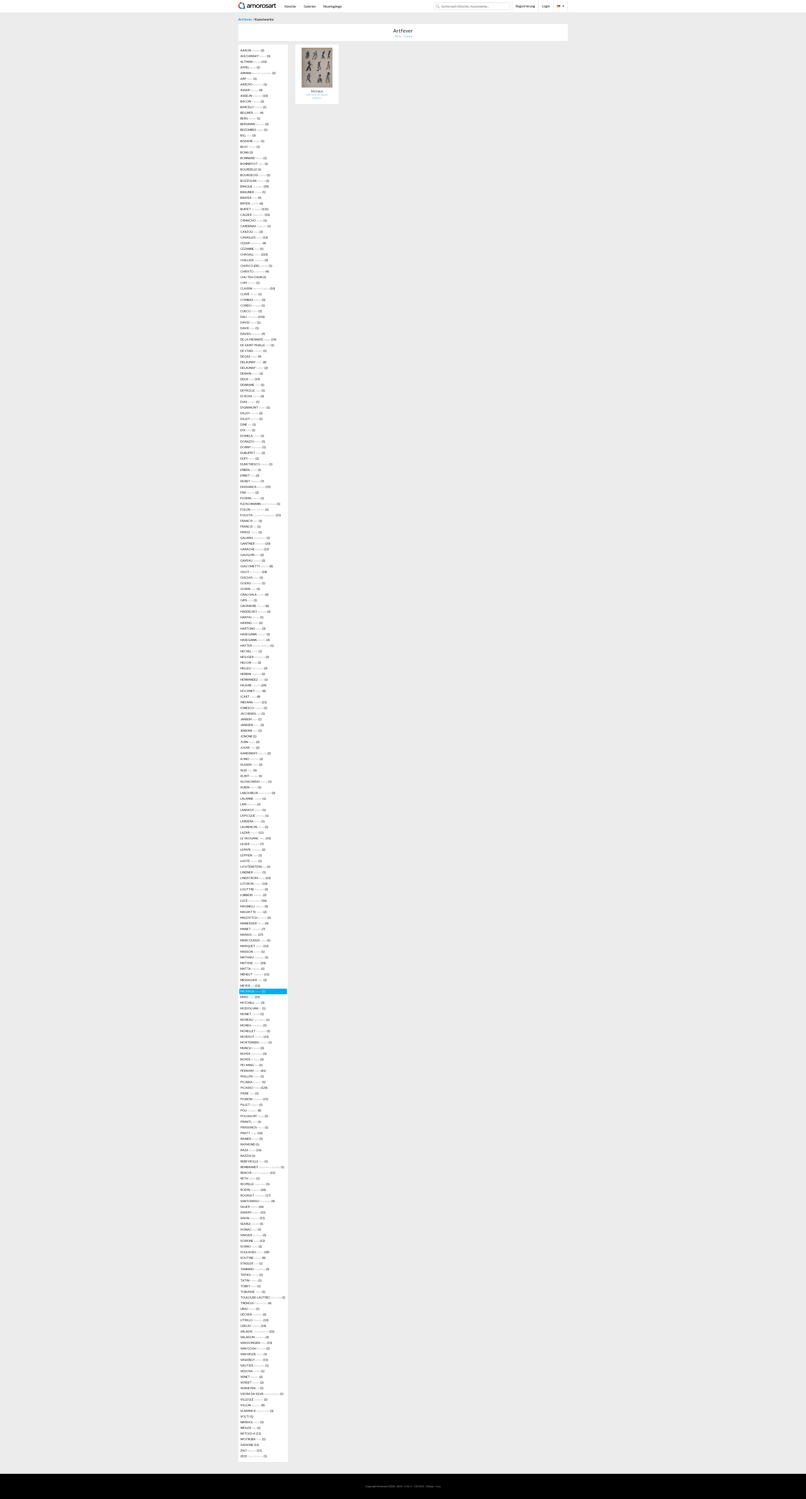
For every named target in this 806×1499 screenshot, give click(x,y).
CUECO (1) (251, 311)
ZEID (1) (253, 1456)
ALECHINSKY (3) (255, 56)
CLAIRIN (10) (257, 288)
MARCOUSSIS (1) (255, 940)
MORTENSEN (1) (256, 1042)
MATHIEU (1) (254, 957)
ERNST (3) (249, 475)
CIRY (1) (250, 282)
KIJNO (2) (251, 759)
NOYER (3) (253, 1053)
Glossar (430, 1486)
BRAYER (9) (250, 197)
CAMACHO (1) (253, 220)
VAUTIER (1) (254, 1365)
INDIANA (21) (253, 702)
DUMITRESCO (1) (256, 464)
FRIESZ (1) (251, 532)
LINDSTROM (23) (255, 878)
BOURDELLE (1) (250, 169)
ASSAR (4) (251, 90)
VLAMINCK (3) (256, 1411)
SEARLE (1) (251, 1223)
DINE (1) (248, 424)
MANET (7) (252, 929)
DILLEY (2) (251, 413)
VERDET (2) (252, 1382)
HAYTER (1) (257, 645)
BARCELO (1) (253, 107)
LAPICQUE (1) (254, 815)
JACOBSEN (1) (252, 713)
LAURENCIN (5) (254, 827)
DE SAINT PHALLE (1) (257, 345)
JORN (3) (249, 742)
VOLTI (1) (246, 1416)
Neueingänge (332, 6)
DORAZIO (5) (252, 441)
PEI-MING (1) (251, 1065)
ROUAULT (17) (255, 1195)
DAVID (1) (250, 322)
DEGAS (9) (250, 356)
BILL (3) (248, 135)
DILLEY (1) (251, 419)
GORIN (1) (250, 589)
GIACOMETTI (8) (256, 566)
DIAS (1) (249, 402)
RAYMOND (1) (249, 1144)
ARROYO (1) (253, 84)
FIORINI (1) (252, 498)
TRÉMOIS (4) (255, 1303)
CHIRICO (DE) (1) (256, 265)
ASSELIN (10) (254, 95)
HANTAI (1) (251, 617)
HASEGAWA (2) (255, 634)
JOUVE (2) (249, 747)
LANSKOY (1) (253, 810)
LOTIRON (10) (253, 883)
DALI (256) (252, 316)
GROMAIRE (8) (254, 606)
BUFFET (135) (254, 209)
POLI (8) (250, 1110)
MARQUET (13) (254, 946)
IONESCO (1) (253, 708)
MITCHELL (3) (252, 1002)
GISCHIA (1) (251, 577)
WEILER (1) (250, 1428)
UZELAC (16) (253, 1325)
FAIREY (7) (252, 481)
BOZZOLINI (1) (254, 180)
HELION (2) (250, 662)
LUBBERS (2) (253, 895)
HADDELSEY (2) (255, 611)
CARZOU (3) (251, 231)
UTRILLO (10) (254, 1320)
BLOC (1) (250, 146)
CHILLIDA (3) (254, 260)
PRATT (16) (251, 1133)
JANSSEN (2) (252, 725)
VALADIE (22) (257, 1331)
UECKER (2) (253, 1314)
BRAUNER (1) (253, 192)
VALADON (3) (254, 1337)
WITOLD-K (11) (250, 1433)
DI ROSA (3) (252, 396)
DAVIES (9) (252, 333)
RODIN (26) (253, 1189)
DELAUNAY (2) (254, 368)
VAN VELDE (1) (253, 1354)
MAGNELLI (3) (254, 906)
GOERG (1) (252, 583)
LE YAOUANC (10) (255, 838)
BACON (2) (252, 101)
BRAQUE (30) (254, 186)
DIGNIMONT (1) (255, 407)
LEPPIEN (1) (251, 855)
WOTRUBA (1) (253, 1439)
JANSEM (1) (251, 719)
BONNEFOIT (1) (254, 163)
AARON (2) (252, 50)
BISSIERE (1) (252, 141)
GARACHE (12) (254, 549)
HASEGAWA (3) (255, 640)
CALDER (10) (255, 214)
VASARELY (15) (254, 1359)
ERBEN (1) (250, 470)
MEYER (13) (250, 985)
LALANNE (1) (253, 798)
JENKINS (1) (251, 730)
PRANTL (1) (250, 1121)
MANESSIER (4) (254, 923)
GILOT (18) (253, 572)
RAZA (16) (250, 1150)
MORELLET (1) (255, 1031)
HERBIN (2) (252, 674)
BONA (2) (246, 152)
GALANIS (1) (255, 538)
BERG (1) (250, 118)
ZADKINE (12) (249, 1445)
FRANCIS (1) (251, 521)
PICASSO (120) (253, 1087)
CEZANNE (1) (251, 248)
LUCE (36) (253, 900)
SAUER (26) (252, 1206)
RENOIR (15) (257, 1172)
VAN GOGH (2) (255, 1348)
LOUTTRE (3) (254, 889)
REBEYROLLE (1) (254, 1161)
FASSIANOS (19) (255, 487)
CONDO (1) (252, 305)
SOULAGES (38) (254, 1252)
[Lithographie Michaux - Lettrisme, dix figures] (317, 68)
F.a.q (438, 1486)
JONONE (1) (248, 736)
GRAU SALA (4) (254, 594)
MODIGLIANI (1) (253, 1008)
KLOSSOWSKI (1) (256, 781)
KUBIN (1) (250, 787)
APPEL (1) (250, 67)
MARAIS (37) (251, 934)
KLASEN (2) (251, 764)
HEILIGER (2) (254, 657)
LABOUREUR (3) (257, 793)
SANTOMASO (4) (257, 1201)
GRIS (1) (248, 600)
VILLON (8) (252, 1405)
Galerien (310, 6)
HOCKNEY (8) (253, 691)
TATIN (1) (251, 1280)
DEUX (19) (250, 379)
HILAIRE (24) (253, 685)
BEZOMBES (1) (253, 129)
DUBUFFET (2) (252, 453)
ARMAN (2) (258, 73)
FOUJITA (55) (260, 515)
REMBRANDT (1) (262, 1167)
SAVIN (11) (252, 1218)
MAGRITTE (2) (253, 912)
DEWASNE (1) (252, 385)
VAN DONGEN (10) (256, 1342)
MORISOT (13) (254, 1036)
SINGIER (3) (253, 1235)
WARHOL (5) (252, 1422)
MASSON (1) (252, 951)
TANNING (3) (254, 1269)
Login (546, 6)
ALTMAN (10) (253, 61)
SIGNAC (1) (250, 1229)
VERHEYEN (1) (251, 1388)
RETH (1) (250, 1178)
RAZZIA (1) (247, 1155)
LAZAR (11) (252, 832)
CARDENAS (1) (255, 226)
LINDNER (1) (253, 872)
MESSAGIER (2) (253, 980)
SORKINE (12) (252, 1240)
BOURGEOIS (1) (255, 175)
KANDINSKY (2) (255, 753)
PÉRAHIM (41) (253, 1070)
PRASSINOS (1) (254, 1127)
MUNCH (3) (252, 1048)
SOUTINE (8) (253, 1257)
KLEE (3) (248, 770)
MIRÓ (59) (250, 997)
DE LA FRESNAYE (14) (258, 339)
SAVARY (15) (253, 1212)
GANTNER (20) (255, 543)
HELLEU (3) (253, 668)
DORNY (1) (253, 447)
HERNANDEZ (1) (254, 679)
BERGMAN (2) (254, 124)
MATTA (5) (252, 968)
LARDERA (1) (252, 821)
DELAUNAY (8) (253, 362)
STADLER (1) (251, 1263)
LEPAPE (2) (252, 849)
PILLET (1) (251, 1104)
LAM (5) (250, 804)
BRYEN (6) (251, 203)
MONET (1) (252, 1014)
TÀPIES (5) (251, 1274)
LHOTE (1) (251, 861)
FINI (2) (249, 492)
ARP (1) (248, 78)
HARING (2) (251, 623)
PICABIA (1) (253, 1082)
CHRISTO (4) (254, 271)
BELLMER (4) (251, 112)
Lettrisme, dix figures (317, 94)
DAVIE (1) (249, 328)
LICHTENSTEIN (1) (255, 866)
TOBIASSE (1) (252, 1291)
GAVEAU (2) (252, 560)
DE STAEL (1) (253, 350)
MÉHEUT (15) (254, 974)
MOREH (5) (253, 1025)
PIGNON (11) (254, 1099)
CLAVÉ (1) (251, 294)
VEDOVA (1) (252, 1371)
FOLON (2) (254, 509)
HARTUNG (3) (253, 628)
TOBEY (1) (250, 1286)
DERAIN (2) (251, 373)
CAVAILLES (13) (254, 237)
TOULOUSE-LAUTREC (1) (262, 1297)
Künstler (290, 6)
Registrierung (525, 6)
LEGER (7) (252, 844)
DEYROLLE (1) (252, 390)
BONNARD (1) (253, 158)
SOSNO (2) (251, 1246)
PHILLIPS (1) (252, 1076)
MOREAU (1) (255, 1019)
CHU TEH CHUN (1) (253, 277)
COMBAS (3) (252, 299)
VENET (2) (251, 1376)
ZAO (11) (251, 1450)
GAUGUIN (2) (252, 555)
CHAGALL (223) (254, 254)
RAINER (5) (251, 1138)
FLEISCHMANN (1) (260, 504)
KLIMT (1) (251, 776)
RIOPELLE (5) (255, 1184)
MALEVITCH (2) (255, 917)
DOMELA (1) (252, 436)
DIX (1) (247, 430)
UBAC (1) (249, 1308)
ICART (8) (250, 696)
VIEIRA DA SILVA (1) (261, 1393)
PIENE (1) (249, 1093)
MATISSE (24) (253, 963)
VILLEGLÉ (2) (253, 1399)
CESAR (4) (253, 243)
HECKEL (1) (251, 651)
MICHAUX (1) (252, 991)
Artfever (245, 19)
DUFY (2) (249, 458)
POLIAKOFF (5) (254, 1116)
